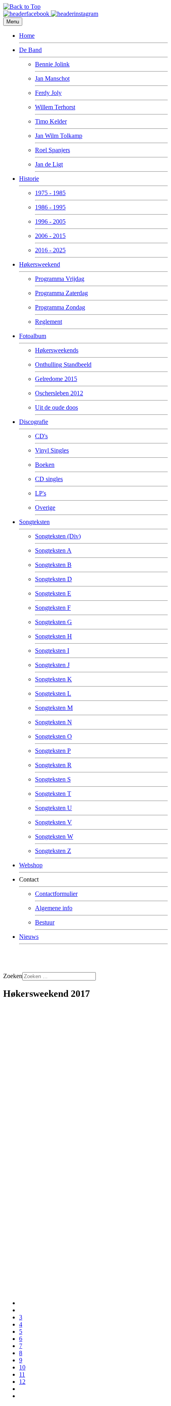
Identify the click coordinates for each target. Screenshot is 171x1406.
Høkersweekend (39, 264)
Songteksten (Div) (58, 536)
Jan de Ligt (49, 164)
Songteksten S (53, 779)
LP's (40, 493)
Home (27, 35)
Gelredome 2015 (56, 378)
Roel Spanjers (52, 150)
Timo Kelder (51, 121)
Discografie (33, 421)
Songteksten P (53, 750)
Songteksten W (54, 836)
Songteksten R (53, 765)
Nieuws (29, 936)
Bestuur (44, 922)
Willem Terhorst (55, 107)
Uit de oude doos (56, 407)
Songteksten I (52, 650)
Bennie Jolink (52, 64)
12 (22, 1381)
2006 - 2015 (50, 235)
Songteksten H (53, 636)
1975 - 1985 (50, 193)
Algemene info (53, 908)
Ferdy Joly (48, 92)
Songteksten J (52, 664)
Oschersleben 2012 (59, 393)
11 (22, 1374)
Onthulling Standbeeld (63, 364)
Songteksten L (53, 693)
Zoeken (12, 976)
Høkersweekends (56, 350)
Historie (29, 178)
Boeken (44, 464)
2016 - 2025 (50, 250)
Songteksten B (53, 564)
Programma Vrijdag (59, 278)
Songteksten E (53, 593)
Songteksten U (53, 808)
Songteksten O (53, 736)
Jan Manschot (52, 78)
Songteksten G (53, 622)
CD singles (49, 479)
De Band (30, 49)
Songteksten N (53, 722)
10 (22, 1367)
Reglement (48, 321)
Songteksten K (53, 679)
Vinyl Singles (52, 450)
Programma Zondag (60, 307)
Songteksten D (53, 579)
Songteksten (34, 521)
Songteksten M (54, 707)
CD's (41, 436)
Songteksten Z (53, 850)
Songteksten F (53, 607)
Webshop (31, 865)
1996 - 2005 (50, 221)
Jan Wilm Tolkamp (58, 135)
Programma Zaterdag (61, 293)
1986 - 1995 (50, 207)
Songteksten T (53, 793)
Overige (45, 507)
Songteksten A (53, 550)
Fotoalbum (32, 336)
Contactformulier (56, 893)
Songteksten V (53, 822)
